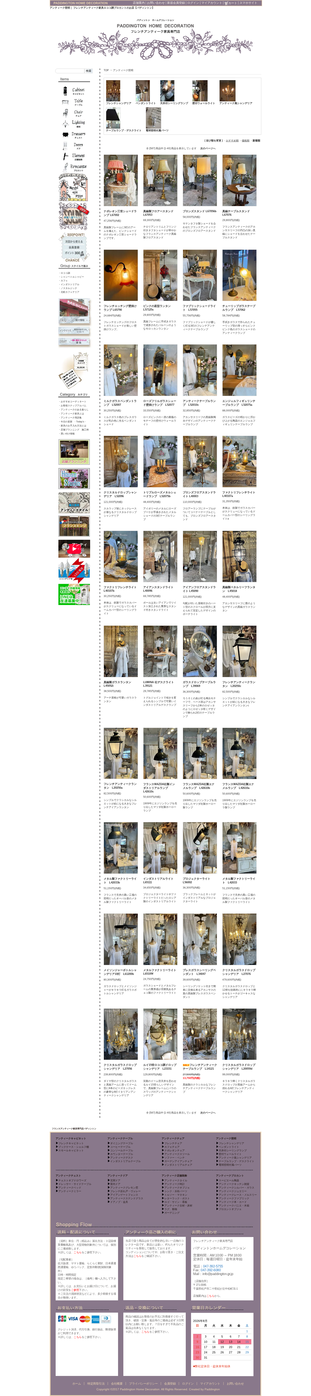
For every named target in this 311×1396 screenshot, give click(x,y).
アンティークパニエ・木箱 (234, 1205)
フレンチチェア (173, 1143)
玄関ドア (115, 1180)
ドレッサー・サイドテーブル (74, 1184)
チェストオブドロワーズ (72, 1180)
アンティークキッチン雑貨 (234, 1184)
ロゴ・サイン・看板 (175, 1202)
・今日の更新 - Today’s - (72, 421)
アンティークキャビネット (71, 1138)
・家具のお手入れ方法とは (72, 425)
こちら (78, 1252)
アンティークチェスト (68, 1175)
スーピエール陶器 (229, 1180)
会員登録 (170, 1383)
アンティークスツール (177, 1154)
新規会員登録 (176, 2)
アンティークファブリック (234, 1198)
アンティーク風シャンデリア (235, 103)
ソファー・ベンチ (174, 1157)
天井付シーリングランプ (174, 103)
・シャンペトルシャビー (71, 276)
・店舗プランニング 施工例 (73, 429)
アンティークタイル (175, 1180)
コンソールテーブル (121, 1150)
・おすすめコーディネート (72, 401)
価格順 (245, 140)
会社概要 (116, 1383)
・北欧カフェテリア (68, 292)
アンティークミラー (69, 1191)
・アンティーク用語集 (70, 417)
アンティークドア (117, 1175)
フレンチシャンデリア (118, 103)
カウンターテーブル (121, 1154)
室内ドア (115, 1184)
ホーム (76, 1383)
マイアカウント (211, 2)
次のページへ (208, 148)
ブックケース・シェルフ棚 (73, 1146)
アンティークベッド (69, 1187)
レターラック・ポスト (177, 1198)
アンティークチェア (173, 1138)
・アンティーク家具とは (71, 413)
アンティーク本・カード (233, 1202)
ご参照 (75, 1290)
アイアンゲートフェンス (124, 1194)
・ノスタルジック (67, 288)
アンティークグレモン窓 (124, 1187)
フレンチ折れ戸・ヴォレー (125, 1191)
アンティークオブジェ (177, 1187)
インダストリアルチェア (178, 1164)
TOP (106, 70)
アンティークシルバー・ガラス (236, 1187)
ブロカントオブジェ (230, 1209)
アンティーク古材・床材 (178, 1205)
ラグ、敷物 (170, 1209)
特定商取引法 (96, 1383)
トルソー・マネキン (175, 1194)
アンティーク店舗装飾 (174, 1175)
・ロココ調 (64, 273)
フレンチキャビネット (71, 1143)
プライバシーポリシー (143, 1383)
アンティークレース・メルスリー (238, 1194)
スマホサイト (248, 2)
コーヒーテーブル (120, 1146)
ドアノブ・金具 (119, 1202)
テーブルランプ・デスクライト (124, 130)
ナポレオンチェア (174, 1150)
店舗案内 (139, 2)
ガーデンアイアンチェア (178, 1161)
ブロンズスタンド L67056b (199, 211)
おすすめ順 (232, 140)
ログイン (193, 2)
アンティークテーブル (120, 1138)
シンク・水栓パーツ (175, 1191)
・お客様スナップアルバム (72, 405)
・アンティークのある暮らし (73, 409)
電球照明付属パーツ (157, 130)
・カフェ (63, 280)
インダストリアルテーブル (125, 1161)
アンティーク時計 (174, 1184)
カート (232, 3)
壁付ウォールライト (203, 103)
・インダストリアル (68, 284)
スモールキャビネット (71, 1150)
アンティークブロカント (230, 1175)
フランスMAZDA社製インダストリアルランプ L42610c (159, 788)
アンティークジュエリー (233, 1191)
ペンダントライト (146, 103)
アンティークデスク (121, 1157)
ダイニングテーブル (121, 1143)
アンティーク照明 (123, 70)
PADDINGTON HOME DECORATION (81, 3)
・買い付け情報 (66, 433)
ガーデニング (172, 1212)
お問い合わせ (156, 2)
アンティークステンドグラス (126, 1198)
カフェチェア (172, 1146)
